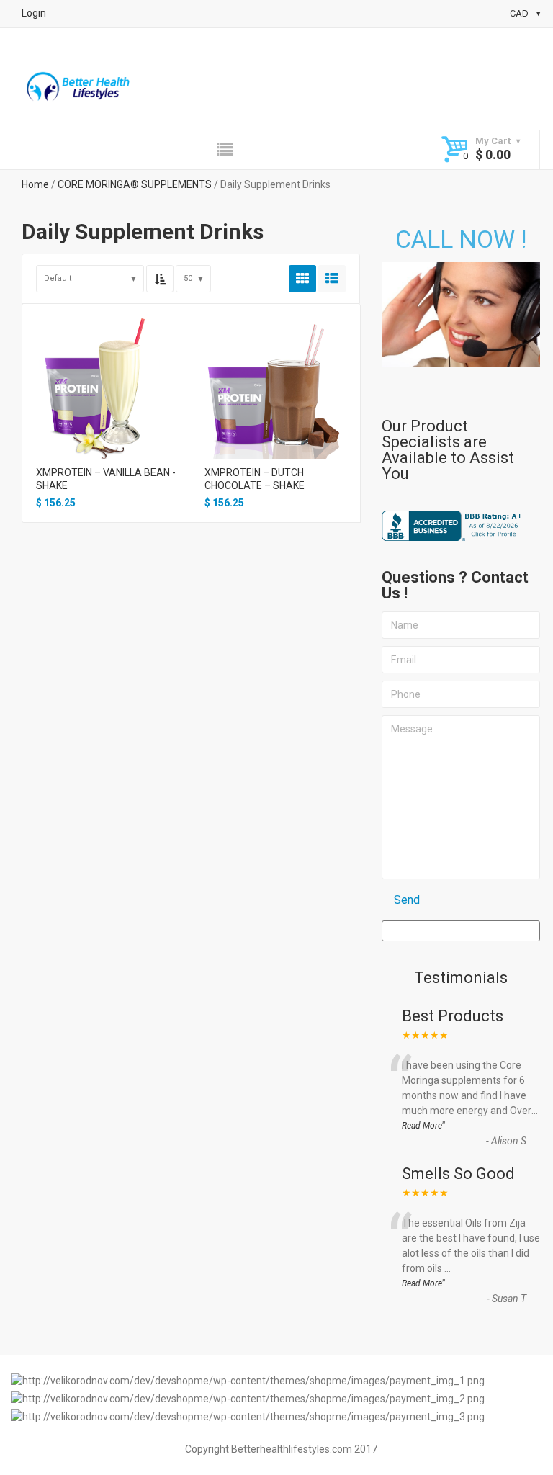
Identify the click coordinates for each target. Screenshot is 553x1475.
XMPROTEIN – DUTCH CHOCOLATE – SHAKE (254, 479)
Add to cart (106, 397)
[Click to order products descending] (160, 278)
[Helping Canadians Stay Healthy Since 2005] (78, 89)
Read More (422, 1126)
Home (35, 184)
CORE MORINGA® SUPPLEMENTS (135, 184)
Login (34, 13)
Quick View (106, 371)
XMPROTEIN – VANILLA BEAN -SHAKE (106, 479)
